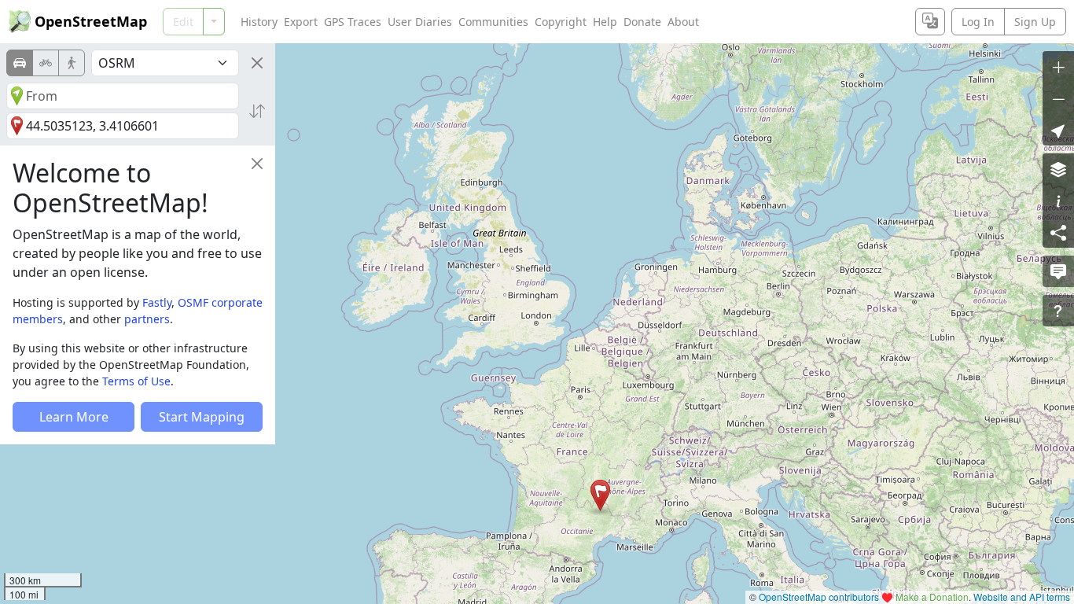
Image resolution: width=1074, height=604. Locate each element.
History (259, 21)
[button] (600, 495)
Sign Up (1035, 21)
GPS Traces (352, 21)
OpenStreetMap (91, 21)
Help (605, 21)
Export (301, 21)
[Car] (19, 63)
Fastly (156, 302)
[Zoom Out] (1058, 98)
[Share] (1058, 232)
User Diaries (420, 21)
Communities (493, 21)
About (683, 21)
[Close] (257, 63)
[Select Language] (930, 21)
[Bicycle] (45, 63)
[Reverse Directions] (257, 111)
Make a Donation (932, 596)
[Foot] (71, 63)
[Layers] (1058, 169)
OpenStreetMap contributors (819, 596)
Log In (978, 21)
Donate (642, 21)
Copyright (561, 21)
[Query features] (1058, 310)
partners (147, 318)
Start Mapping (202, 416)
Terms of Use (136, 381)
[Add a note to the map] (1058, 271)
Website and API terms (1021, 596)
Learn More (74, 416)
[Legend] (1058, 200)
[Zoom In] (1058, 67)
